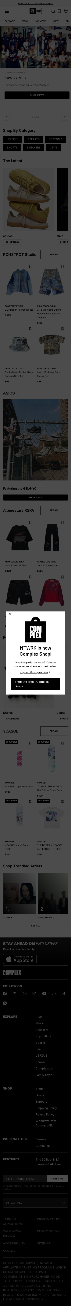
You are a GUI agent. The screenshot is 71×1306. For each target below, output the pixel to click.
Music (40, 1023)
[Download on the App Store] (20, 957)
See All (35, 925)
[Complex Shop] (36, 11)
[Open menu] (7, 11)
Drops (40, 1095)
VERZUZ (41, 1055)
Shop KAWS (36, 95)
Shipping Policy (46, 1108)
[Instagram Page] (34, 993)
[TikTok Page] (64, 993)
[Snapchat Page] (54, 993)
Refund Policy (45, 1114)
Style (39, 1017)
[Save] (30, 266)
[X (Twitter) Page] (15, 993)
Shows (40, 1062)
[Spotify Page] (5, 1003)
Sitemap (44, 1243)
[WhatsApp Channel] (25, 993)
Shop (39, 1088)
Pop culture (43, 1036)
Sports (40, 1042)
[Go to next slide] (65, 117)
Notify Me (57, 1178)
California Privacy (12, 1233)
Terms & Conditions (13, 1221)
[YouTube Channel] (44, 993)
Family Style (44, 1075)
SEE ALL (54, 254)
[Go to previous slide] (6, 117)
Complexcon (44, 1068)
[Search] (53, 11)
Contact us (43, 1145)
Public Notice (48, 1231)
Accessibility (14, 1243)
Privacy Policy (49, 1219)
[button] (35, 69)
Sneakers (42, 1030)
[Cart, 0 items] (65, 11)
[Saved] (59, 11)
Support (41, 1101)
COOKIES (9, 1250)
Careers (41, 1139)
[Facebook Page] (5, 993)
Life (38, 1049)
